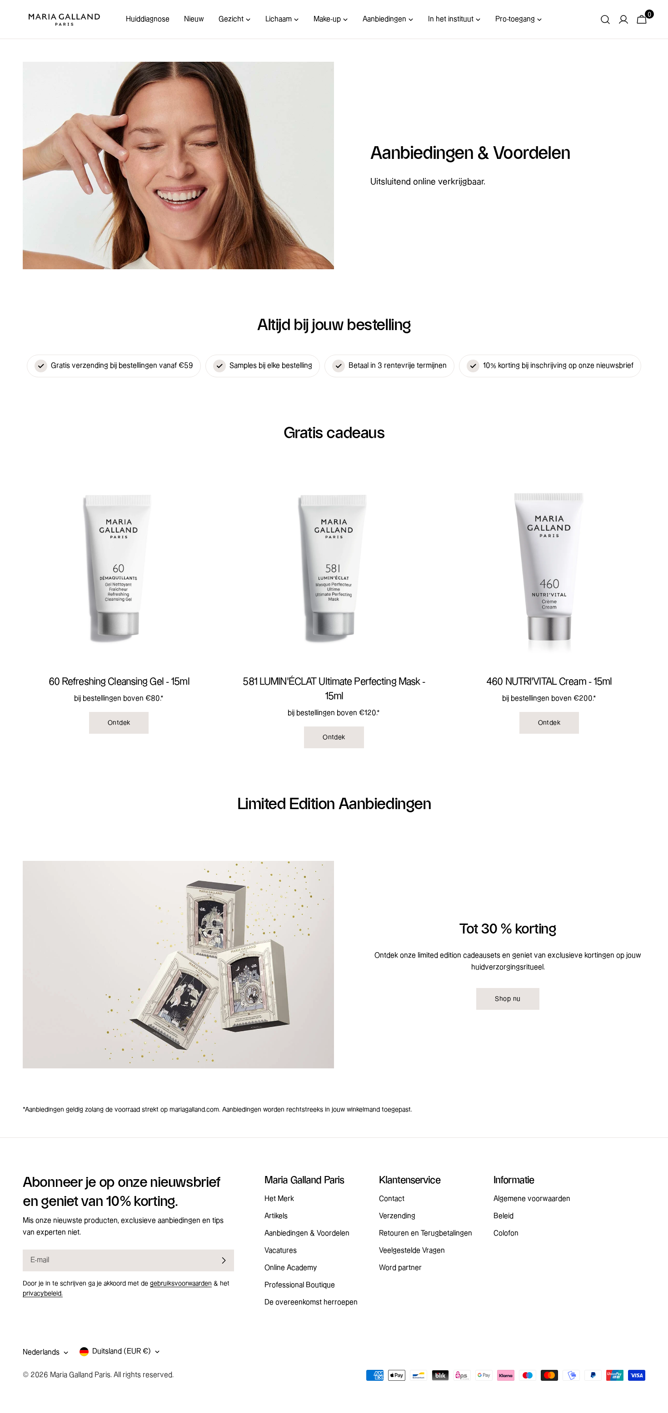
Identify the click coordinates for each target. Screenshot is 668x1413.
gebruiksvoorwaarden (181, 1283)
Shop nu (507, 999)
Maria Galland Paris (80, 1375)
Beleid (503, 1216)
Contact (391, 1199)
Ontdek (119, 723)
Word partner (400, 1268)
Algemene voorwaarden (532, 1199)
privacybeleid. (43, 1293)
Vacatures (280, 1250)
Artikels (276, 1216)
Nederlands (41, 1352)
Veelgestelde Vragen (412, 1250)
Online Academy (290, 1268)
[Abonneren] (223, 1260)
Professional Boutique (299, 1285)
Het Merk (279, 1199)
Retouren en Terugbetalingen (425, 1233)
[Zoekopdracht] (605, 19)
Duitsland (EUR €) (121, 1351)
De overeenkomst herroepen (311, 1302)
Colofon (506, 1233)
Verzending (397, 1216)
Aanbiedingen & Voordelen (306, 1233)
